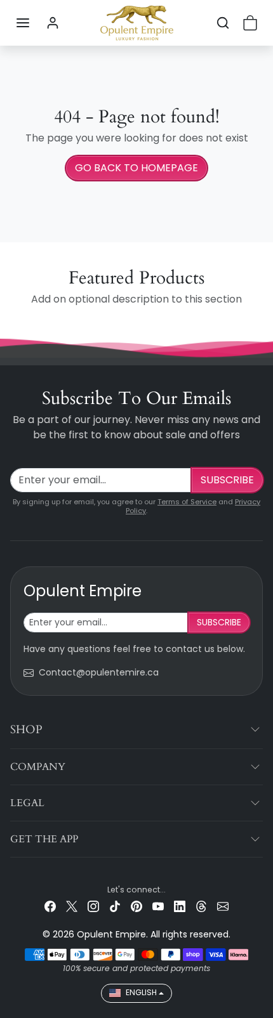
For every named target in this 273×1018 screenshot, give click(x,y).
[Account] (52, 23)
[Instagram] (93, 906)
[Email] (223, 906)
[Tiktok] (115, 906)
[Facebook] (50, 906)
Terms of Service (186, 502)
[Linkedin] (179, 906)
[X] (72, 906)
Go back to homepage (136, 167)
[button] (23, 23)
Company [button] (37, 767)
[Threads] (201, 906)
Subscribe (227, 480)
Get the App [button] (44, 839)
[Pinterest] (136, 906)
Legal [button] (27, 803)
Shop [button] (26, 730)
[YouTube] (158, 906)
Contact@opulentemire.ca (99, 672)
